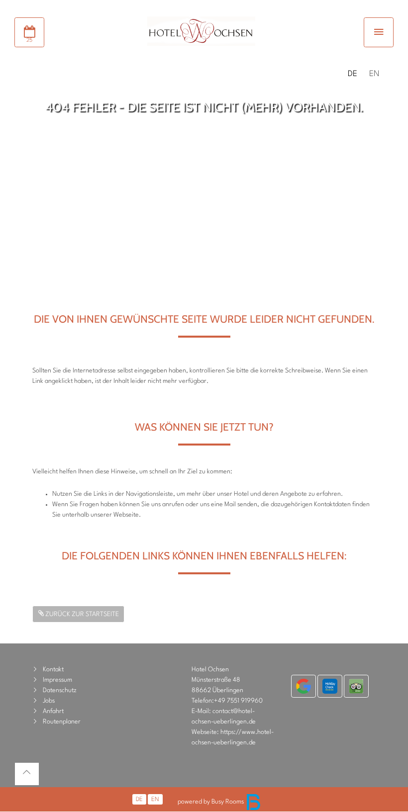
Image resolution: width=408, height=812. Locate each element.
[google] (303, 686)
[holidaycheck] (329, 686)
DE (352, 74)
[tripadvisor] (356, 686)
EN (374, 74)
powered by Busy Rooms (211, 802)
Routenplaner (62, 722)
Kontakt (53, 669)
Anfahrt (53, 711)
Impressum (57, 680)
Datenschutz (60, 690)
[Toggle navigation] (379, 32)
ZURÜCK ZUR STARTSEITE (81, 614)
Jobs (49, 701)
